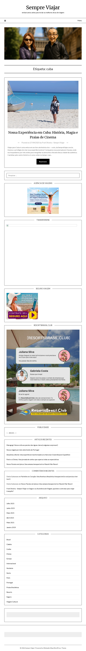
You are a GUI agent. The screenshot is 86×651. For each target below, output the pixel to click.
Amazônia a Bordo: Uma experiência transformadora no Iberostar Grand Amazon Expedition (38, 455)
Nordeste (10, 568)
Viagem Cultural (12, 602)
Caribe (9, 549)
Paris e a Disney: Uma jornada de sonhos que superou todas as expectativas (33, 459)
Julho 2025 (10, 503)
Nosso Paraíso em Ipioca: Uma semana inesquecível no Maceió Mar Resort (32, 464)
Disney (9, 554)
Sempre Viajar (43, 7)
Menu (80, 20)
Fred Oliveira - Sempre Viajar (53, 143)
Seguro (9, 597)
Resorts (9, 592)
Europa (9, 559)
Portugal (10, 582)
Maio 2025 (10, 513)
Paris (8, 578)
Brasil (9, 540)
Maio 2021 (10, 522)
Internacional (11, 563)
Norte (9, 573)
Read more (43, 162)
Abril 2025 (10, 518)
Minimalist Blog (48, 648)
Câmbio (9, 544)
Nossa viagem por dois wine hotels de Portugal (23, 450)
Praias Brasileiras (13, 587)
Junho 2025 (11, 508)
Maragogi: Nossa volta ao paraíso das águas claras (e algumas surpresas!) (32, 445)
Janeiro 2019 (11, 527)
